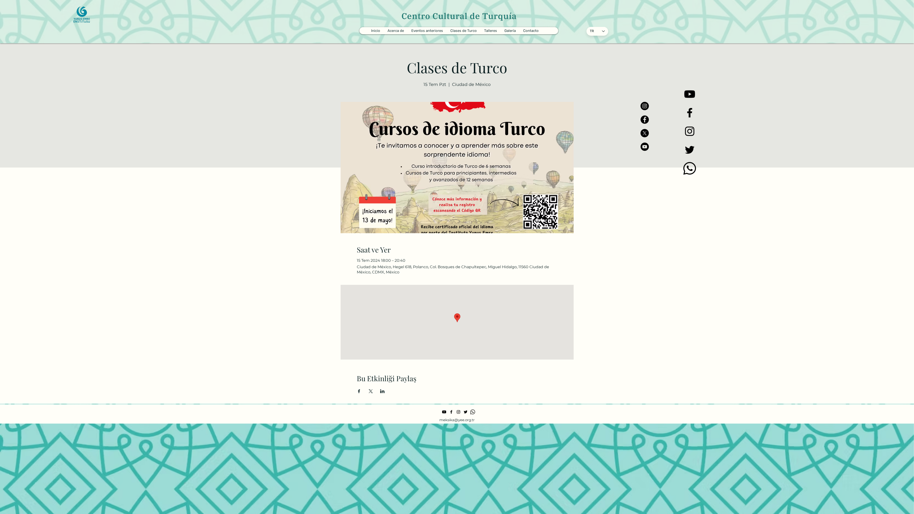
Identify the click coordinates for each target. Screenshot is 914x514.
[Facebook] (645, 119)
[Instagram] (645, 106)
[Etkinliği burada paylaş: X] (370, 391)
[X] (645, 133)
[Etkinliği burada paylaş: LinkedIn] (382, 391)
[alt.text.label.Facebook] (689, 112)
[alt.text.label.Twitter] (689, 149)
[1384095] (689, 168)
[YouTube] (645, 147)
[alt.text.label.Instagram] (689, 131)
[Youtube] (689, 94)
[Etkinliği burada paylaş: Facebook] (359, 391)
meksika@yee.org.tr (457, 420)
